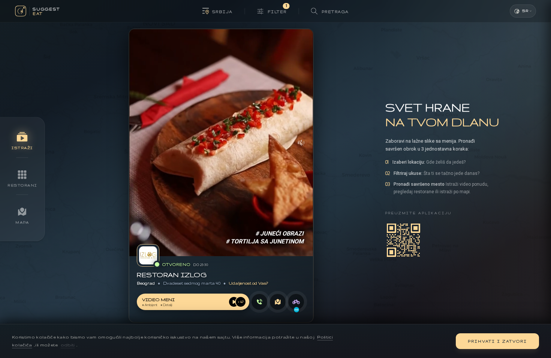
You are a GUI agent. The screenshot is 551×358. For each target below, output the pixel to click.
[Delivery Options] (296, 302)
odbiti (68, 345)
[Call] (259, 302)
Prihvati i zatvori (497, 341)
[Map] (278, 302)
